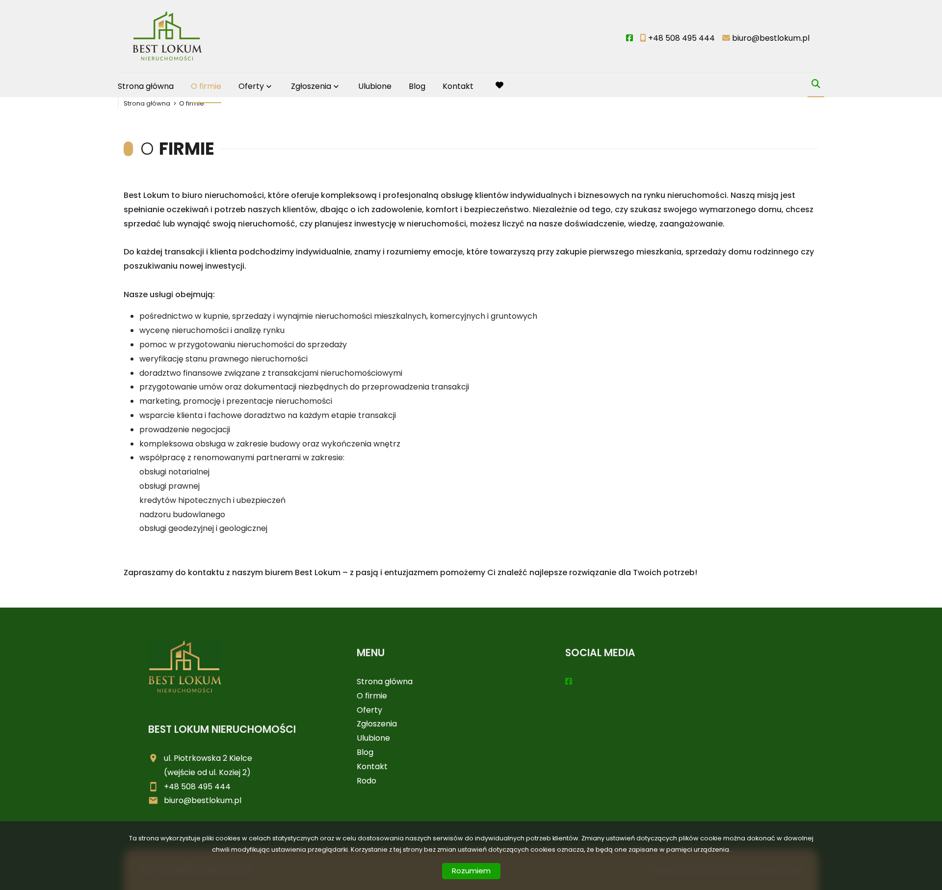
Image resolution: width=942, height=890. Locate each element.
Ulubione (375, 86)
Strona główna (146, 86)
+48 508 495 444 (197, 786)
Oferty (251, 86)
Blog (417, 86)
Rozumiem (471, 870)
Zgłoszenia (377, 723)
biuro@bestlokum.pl (202, 800)
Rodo (366, 780)
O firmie (206, 86)
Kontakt (458, 86)
